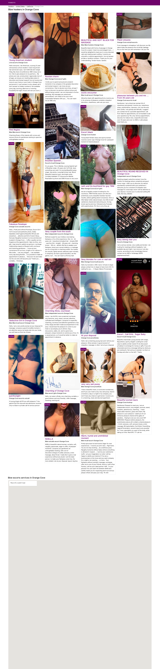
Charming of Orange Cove (57, 391)
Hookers (11, 6)
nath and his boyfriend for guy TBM (97, 186)
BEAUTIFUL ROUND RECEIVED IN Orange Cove (132, 172)
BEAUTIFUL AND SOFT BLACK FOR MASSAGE (97, 41)
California (30, 6)
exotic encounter (89, 92)
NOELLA (49, 439)
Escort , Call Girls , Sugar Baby (131, 334)
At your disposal (88, 335)
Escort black (87, 132)
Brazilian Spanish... (53, 160)
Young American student (20, 60)
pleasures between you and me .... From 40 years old (133, 96)
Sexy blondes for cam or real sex (96, 259)
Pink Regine (14, 130)
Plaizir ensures (123, 40)
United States (20, 6)
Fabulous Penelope (18, 224)
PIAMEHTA (11, 3)
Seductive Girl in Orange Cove (23, 320)
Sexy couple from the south (58, 231)
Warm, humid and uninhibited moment (94, 437)
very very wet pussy (90, 384)
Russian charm (52, 76)
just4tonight (14, 396)
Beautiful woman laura (127, 400)
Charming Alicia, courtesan (57, 311)
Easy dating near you (127, 239)
